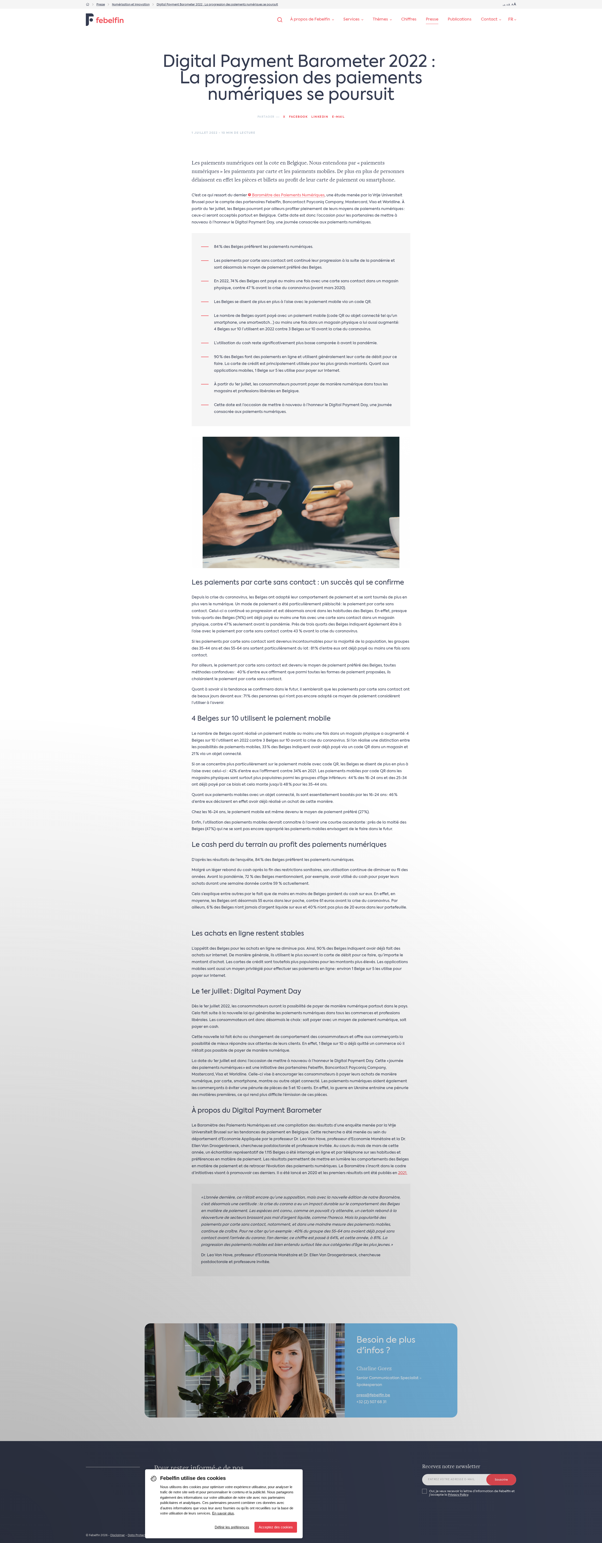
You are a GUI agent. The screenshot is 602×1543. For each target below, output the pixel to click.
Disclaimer (117, 1535)
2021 (402, 1173)
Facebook (298, 117)
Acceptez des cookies (276, 1527)
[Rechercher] (280, 19)
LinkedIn (319, 117)
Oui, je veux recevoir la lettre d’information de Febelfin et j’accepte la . (472, 1493)
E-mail (338, 117)
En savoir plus (223, 1513)
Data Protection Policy (143, 1535)
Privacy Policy (458, 1494)
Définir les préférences (232, 1527)
